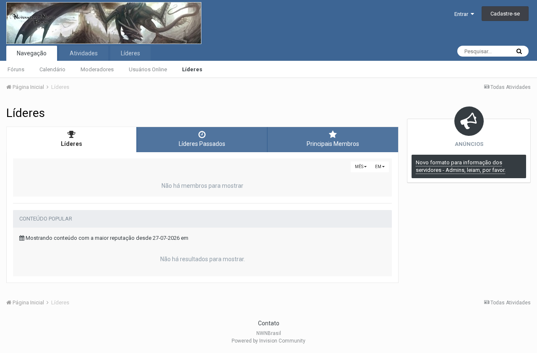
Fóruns (16, 69)
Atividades (84, 53)
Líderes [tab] (71, 143)
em (378, 166)
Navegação (32, 53)
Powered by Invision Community (268, 341)
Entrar (462, 14)
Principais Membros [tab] (333, 143)
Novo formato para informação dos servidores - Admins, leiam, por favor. (461, 166)
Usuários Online (148, 69)
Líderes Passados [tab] (202, 143)
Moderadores (97, 69)
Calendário (52, 69)
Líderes (192, 69)
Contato (268, 323)
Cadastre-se (505, 13)
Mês (359, 166)
